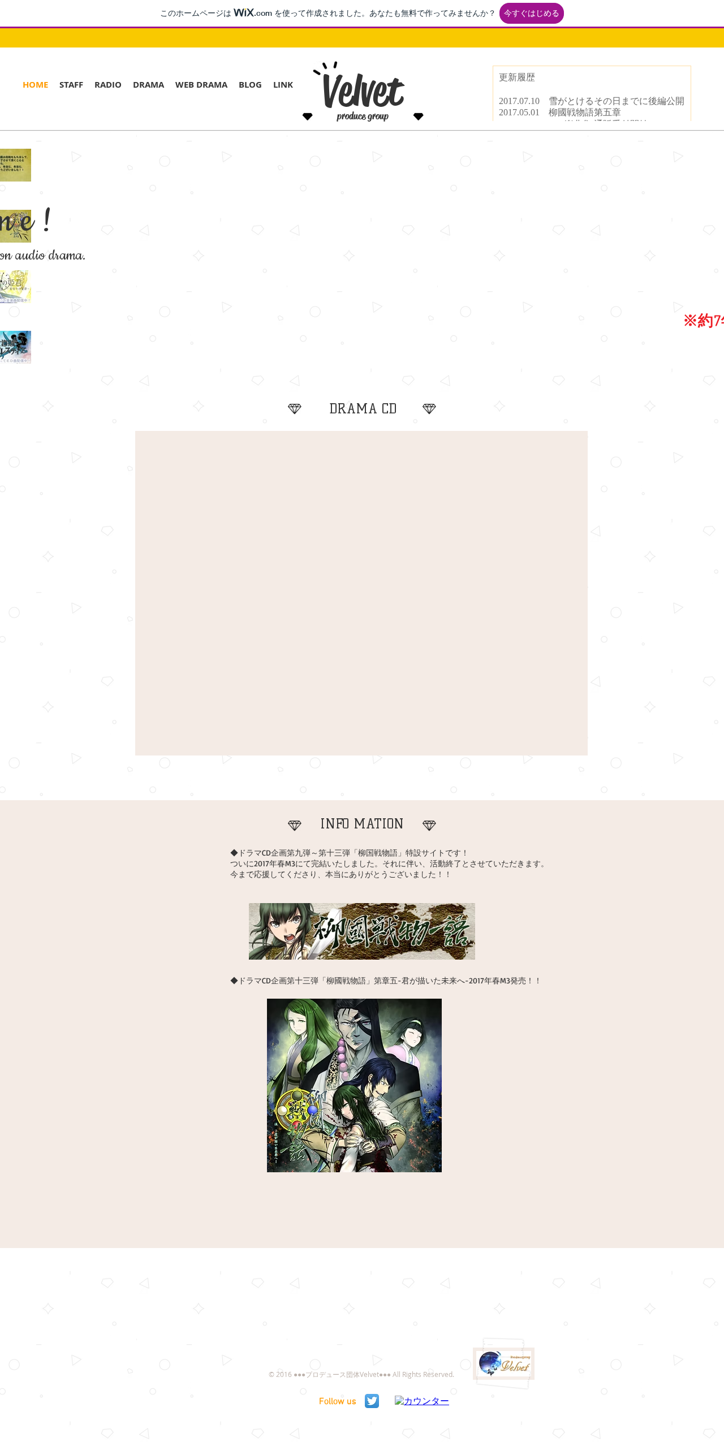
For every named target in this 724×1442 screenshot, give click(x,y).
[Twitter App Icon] (372, 1401)
